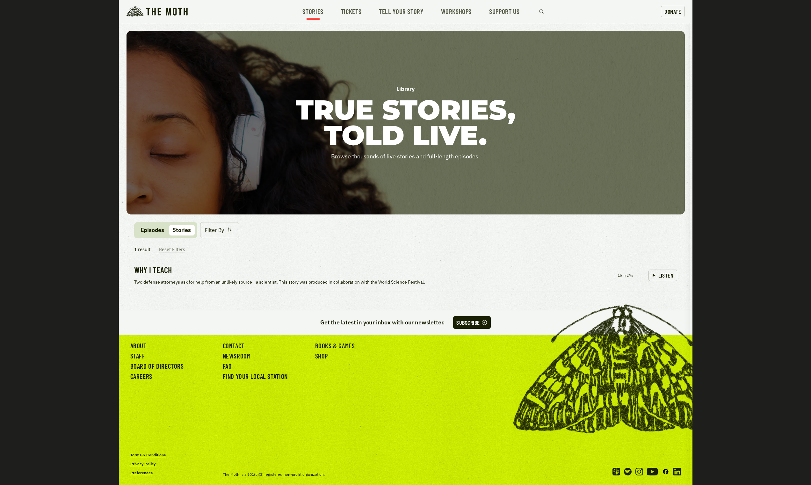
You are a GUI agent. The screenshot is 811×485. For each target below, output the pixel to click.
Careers (141, 376)
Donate (672, 11)
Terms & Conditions (148, 454)
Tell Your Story (401, 11)
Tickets (351, 11)
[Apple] (616, 471)
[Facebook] (666, 471)
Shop (321, 356)
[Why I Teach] (406, 276)
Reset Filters (172, 249)
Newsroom (237, 356)
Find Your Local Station (255, 376)
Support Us (504, 11)
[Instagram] (639, 471)
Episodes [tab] (152, 230)
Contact (233, 346)
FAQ (227, 366)
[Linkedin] (677, 471)
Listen (665, 275)
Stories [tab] (181, 230)
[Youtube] (652, 471)
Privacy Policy (143, 463)
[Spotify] (628, 471)
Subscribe (468, 322)
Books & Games (335, 346)
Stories (312, 11)
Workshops (456, 11)
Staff (137, 356)
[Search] (541, 11)
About (138, 346)
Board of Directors (157, 366)
